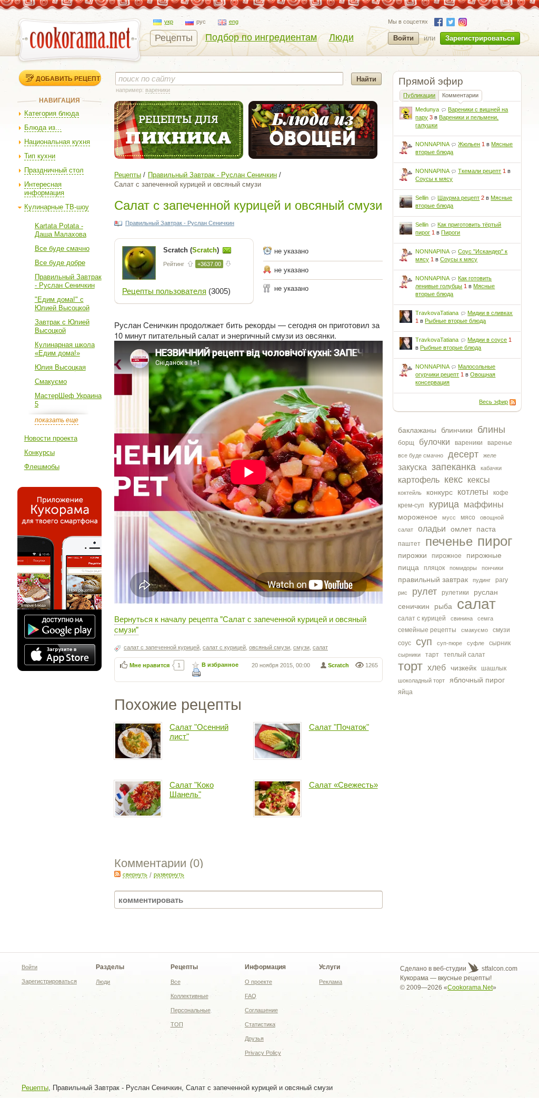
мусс (449, 517)
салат (476, 604)
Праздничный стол (54, 170)
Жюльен (469, 144)
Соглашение (261, 1010)
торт (410, 666)
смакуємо (474, 630)
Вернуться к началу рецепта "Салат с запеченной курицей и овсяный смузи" (240, 624)
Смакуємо (51, 381)
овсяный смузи (269, 647)
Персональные (191, 1010)
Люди (341, 37)
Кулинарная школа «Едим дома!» (65, 349)
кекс (453, 479)
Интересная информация (44, 188)
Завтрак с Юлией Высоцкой (62, 326)
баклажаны (417, 430)
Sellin (421, 198)
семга (485, 618)
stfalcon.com (498, 968)
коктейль (410, 493)
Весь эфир (493, 402)
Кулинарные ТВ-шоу (56, 207)
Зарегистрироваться (480, 38)
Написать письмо (227, 250)
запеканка (454, 467)
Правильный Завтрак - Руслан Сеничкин (68, 281)
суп (424, 641)
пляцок (434, 568)
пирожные (484, 555)
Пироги (450, 232)
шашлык (493, 668)
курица (444, 504)
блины (491, 429)
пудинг (482, 580)
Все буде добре (60, 263)
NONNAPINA (432, 144)
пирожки (412, 555)
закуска (412, 467)
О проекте (258, 982)
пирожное (447, 555)
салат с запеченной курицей (161, 647)
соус (404, 643)
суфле (475, 643)
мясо (468, 517)
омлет (461, 529)
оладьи (432, 528)
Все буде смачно (62, 248)
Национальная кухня (57, 142)
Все (176, 982)
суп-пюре (449, 643)
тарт (432, 654)
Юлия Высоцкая (60, 367)
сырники (409, 655)
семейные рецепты (427, 630)
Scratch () (192, 250)
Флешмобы (41, 467)
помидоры (463, 568)
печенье (449, 541)
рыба (443, 606)
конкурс (439, 492)
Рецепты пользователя (164, 291)
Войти (403, 38)
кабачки (491, 468)
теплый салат (464, 654)
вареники (469, 442)
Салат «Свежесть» (343, 784)
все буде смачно (420, 455)
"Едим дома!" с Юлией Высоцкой (62, 304)
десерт (463, 454)
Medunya (427, 109)
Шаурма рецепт (458, 198)
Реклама (330, 982)
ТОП (177, 1024)
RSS (513, 402)
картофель (419, 479)
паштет (409, 543)
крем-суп (411, 505)
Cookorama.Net (470, 987)
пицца (408, 567)
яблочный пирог (477, 680)
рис (402, 592)
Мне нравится (149, 665)
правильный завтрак (433, 579)
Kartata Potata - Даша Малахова (60, 230)
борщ (406, 442)
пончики (492, 568)
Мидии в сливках (490, 313)
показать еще (56, 420)
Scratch (338, 665)
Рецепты (174, 38)
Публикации (419, 95)
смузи (501, 630)
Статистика (260, 1024)
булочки (434, 441)
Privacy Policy (263, 1053)
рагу (501, 580)
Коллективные (189, 996)
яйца (405, 692)
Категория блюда (51, 113)
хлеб (436, 667)
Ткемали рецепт (479, 171)
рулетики (455, 592)
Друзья (254, 1038)
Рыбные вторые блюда (455, 321)
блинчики (457, 430)
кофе (500, 492)
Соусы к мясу (434, 179)
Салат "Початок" (339, 727)
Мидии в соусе (487, 340)
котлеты (472, 491)
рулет (424, 591)
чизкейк (463, 668)
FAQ (250, 996)
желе (489, 455)
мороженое (417, 517)
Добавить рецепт (68, 78)
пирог (494, 541)
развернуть (169, 874)
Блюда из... (43, 127)
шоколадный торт (421, 680)
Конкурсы (39, 452)
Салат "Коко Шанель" (191, 789)
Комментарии (460, 95)
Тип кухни (39, 156)
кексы (478, 479)
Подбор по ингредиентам (261, 37)
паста (486, 529)
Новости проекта (50, 438)
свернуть (135, 874)
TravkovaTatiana (436, 313)
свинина (462, 618)
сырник (500, 643)
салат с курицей (422, 618)
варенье (499, 442)
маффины (484, 504)
